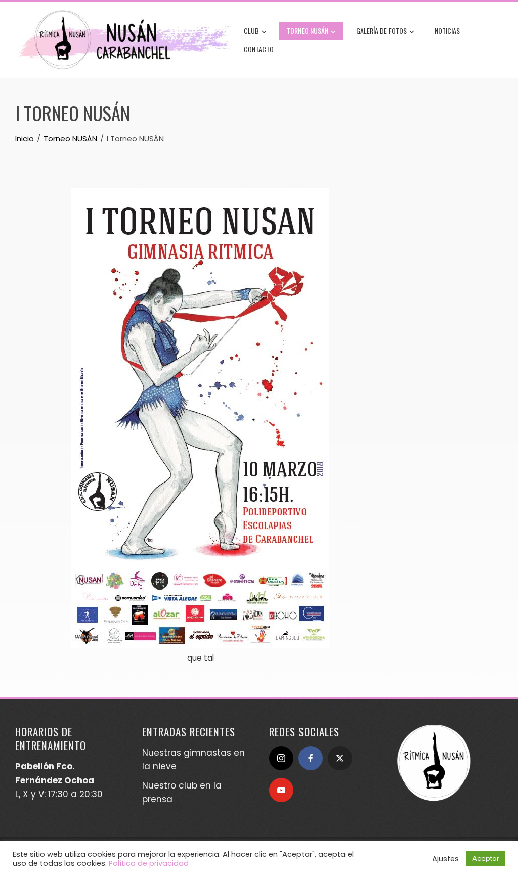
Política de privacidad (149, 863)
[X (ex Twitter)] (340, 758)
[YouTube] (281, 790)
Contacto (259, 48)
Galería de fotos (381, 30)
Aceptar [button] (485, 858)
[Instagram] (281, 758)
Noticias (447, 30)
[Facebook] (310, 758)
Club (251, 30)
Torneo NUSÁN (307, 30)
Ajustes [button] (445, 858)
